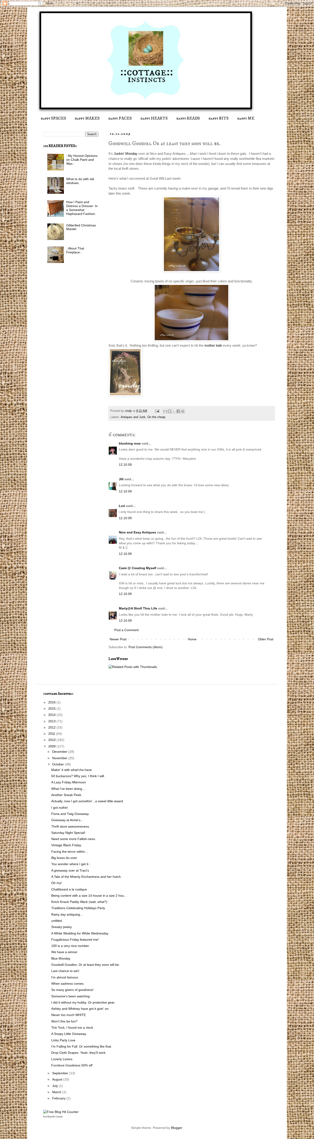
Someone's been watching (70, 996)
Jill (121, 479)
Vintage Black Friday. (66, 845)
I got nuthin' (59, 807)
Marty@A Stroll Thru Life (138, 608)
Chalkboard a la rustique (69, 889)
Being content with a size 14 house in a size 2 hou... (89, 895)
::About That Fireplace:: (75, 250)
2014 (52, 715)
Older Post (265, 639)
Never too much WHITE (68, 1015)
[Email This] (165, 411)
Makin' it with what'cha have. (72, 770)
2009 (52, 746)
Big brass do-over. (64, 858)
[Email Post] (157, 411)
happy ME (245, 118)
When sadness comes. (67, 983)
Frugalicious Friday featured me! (75, 939)
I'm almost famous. (65, 977)
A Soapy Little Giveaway (68, 1034)
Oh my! (56, 883)
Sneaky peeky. (61, 927)
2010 (52, 740)
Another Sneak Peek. (66, 795)
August (57, 1079)
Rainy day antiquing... (67, 914)
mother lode (213, 345)
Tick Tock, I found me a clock (72, 1027)
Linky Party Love (63, 1040)
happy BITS (218, 118)
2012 (52, 727)
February (59, 1098)
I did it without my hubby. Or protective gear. (83, 1002)
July (55, 1086)
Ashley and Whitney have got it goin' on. (80, 1008)
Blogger (176, 1128)
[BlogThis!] (169, 411)
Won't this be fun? (64, 1021)
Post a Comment (126, 630)
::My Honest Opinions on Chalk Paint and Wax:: (81, 159)
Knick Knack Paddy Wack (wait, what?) (79, 902)
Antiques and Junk (133, 417)
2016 (52, 702)
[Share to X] (174, 411)
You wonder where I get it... (71, 864)
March (57, 1092)
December (60, 751)
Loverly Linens (61, 1059)
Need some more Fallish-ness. (73, 839)
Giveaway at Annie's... (67, 820)
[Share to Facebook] (178, 411)
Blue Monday (60, 958)
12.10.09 (125, 464)
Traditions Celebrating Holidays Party (78, 908)
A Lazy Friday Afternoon (68, 782)
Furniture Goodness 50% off (71, 1065)
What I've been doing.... (68, 789)
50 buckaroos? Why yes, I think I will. (78, 776)
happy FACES (120, 118)
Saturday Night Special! (68, 832)
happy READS (188, 118)
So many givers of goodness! (72, 990)
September (60, 1073)
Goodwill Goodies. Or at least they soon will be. (85, 964)
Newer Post (118, 639)
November (60, 758)
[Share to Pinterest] (182, 411)
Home (192, 639)
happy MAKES (87, 118)
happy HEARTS (154, 118)
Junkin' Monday (125, 153)
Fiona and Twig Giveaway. (70, 814)
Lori (122, 506)
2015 (52, 708)
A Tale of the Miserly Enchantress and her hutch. (86, 876)
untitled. (57, 920)
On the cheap (156, 417)
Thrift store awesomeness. (70, 826)
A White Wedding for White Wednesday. (80, 933)
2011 (52, 733)
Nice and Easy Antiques (137, 532)
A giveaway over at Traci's (70, 870)
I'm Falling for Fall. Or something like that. (81, 1046)
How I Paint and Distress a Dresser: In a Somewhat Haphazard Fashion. (82, 207)
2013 (52, 721)
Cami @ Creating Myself (137, 568)
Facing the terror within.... (69, 851)
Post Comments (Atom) (145, 647)
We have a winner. (64, 952)
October (58, 764)
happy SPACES (53, 118)
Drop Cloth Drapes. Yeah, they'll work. (78, 1052)
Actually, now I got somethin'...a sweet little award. (87, 801)
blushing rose (130, 443)
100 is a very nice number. (70, 946)
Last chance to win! (65, 971)
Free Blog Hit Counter (53, 1117)
